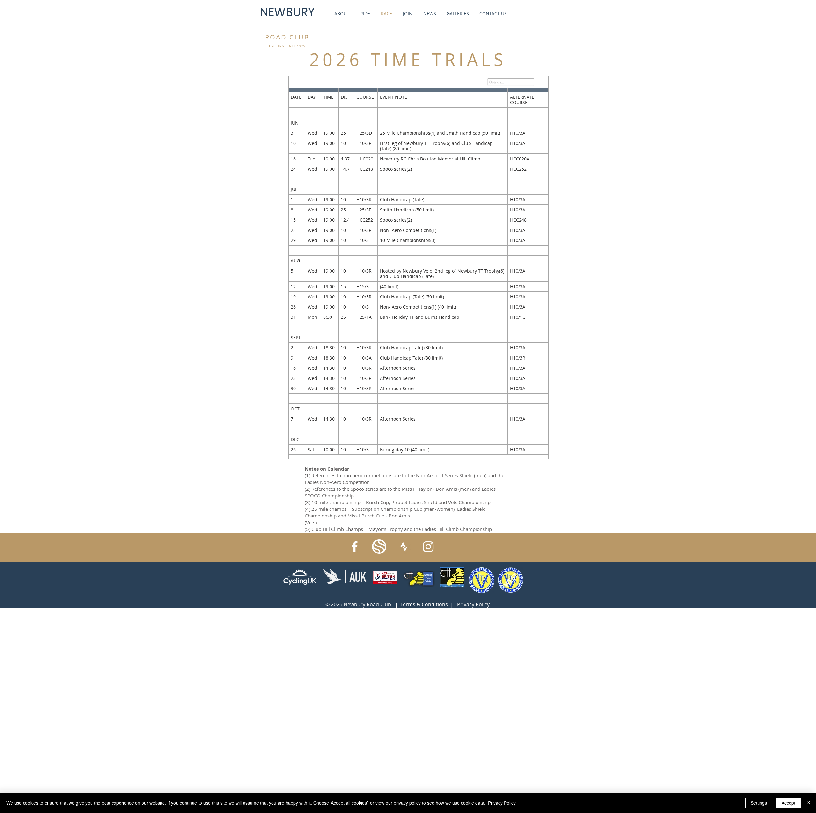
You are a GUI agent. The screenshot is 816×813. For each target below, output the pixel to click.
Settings (759, 803)
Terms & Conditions (424, 604)
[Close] (808, 803)
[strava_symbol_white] (404, 546)
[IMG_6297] (379, 546)
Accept (788, 803)
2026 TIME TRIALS (408, 59)
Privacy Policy (473, 604)
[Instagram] (428, 546)
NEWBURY (287, 12)
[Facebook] (354, 546)
